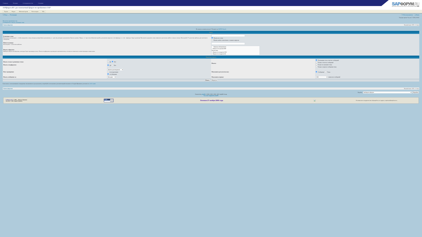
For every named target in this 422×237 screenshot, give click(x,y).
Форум (13, 11)
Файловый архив (23, 11)
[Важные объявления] (235, 47)
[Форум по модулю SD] (235, 54)
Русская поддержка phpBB (211, 95)
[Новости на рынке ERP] (235, 49)
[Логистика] (235, 50)
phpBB (203, 94)
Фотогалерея (34, 11)
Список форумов (8, 25)
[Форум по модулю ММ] (235, 52)
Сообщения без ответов (9, 22)
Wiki (43, 11)
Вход (5, 15)
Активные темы (20, 22)
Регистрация (13, 15)
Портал (6, 11)
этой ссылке (92, 83)
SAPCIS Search (222, 29)
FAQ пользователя (407, 15)
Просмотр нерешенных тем (10, 21)
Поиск (417, 15)
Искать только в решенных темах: (13, 62)
